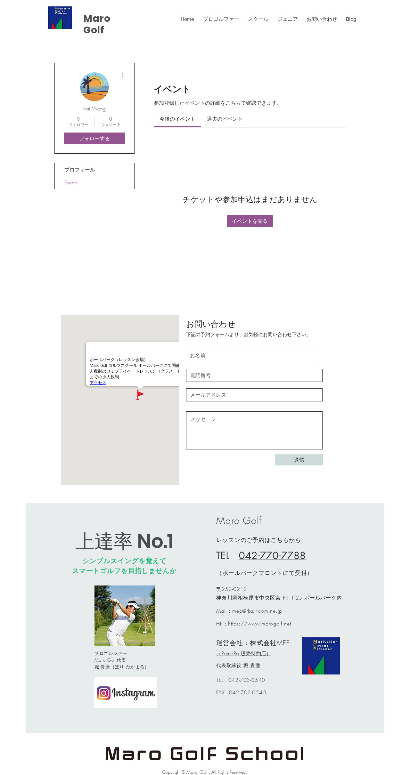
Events (70, 182)
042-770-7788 (272, 555)
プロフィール (79, 169)
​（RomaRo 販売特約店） (243, 653)
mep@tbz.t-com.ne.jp (257, 610)
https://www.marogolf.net (259, 623)
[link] (177, 118)
